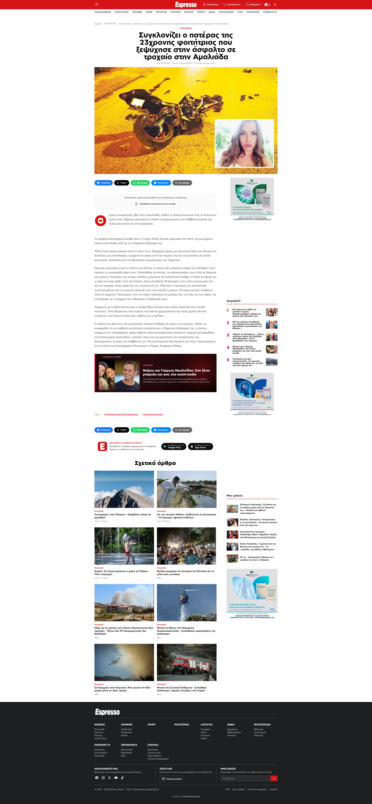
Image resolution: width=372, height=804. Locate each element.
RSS (123, 755)
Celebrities (126, 729)
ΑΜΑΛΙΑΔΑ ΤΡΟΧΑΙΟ (153, 414)
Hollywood (126, 732)
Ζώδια (231, 724)
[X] (109, 777)
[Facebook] (96, 777)
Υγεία (203, 732)
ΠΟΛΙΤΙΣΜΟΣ (253, 12)
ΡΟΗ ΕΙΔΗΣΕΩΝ (103, 12)
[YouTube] (116, 777)
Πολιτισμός (181, 724)
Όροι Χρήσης (154, 755)
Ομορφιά (205, 729)
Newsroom (186, 63)
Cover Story (100, 738)
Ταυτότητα (153, 749)
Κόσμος (98, 735)
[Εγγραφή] (273, 778)
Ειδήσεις (99, 724)
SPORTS (201, 12)
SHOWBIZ (137, 12)
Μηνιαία (231, 735)
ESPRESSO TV (270, 12)
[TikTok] (122, 777)
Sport (151, 724)
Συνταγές (205, 735)
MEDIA (149, 12)
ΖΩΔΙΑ (212, 12)
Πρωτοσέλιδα (262, 724)
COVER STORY (122, 12)
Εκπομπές (99, 749)
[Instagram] (103, 777)
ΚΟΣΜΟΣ (188, 12)
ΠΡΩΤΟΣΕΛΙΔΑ (226, 12)
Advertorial (127, 749)
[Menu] (97, 4)
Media (124, 735)
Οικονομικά (260, 732)
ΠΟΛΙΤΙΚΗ (176, 12)
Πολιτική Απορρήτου (257, 789)
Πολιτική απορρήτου (158, 758)
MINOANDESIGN (191, 796)
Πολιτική (98, 732)
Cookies (274, 789)
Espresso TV (102, 744)
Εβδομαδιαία (234, 732)
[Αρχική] (107, 711)
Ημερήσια (232, 729)
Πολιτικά (258, 735)
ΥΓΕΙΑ (240, 12)
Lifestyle (207, 724)
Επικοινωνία (154, 752)
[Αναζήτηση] (275, 4)
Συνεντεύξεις (101, 752)
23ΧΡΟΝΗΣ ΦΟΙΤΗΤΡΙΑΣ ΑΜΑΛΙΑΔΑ (121, 414)
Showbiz (126, 724)
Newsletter (126, 752)
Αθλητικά (258, 729)
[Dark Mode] (267, 4)
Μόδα (204, 738)
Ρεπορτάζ (99, 729)
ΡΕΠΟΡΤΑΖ (161, 12)
